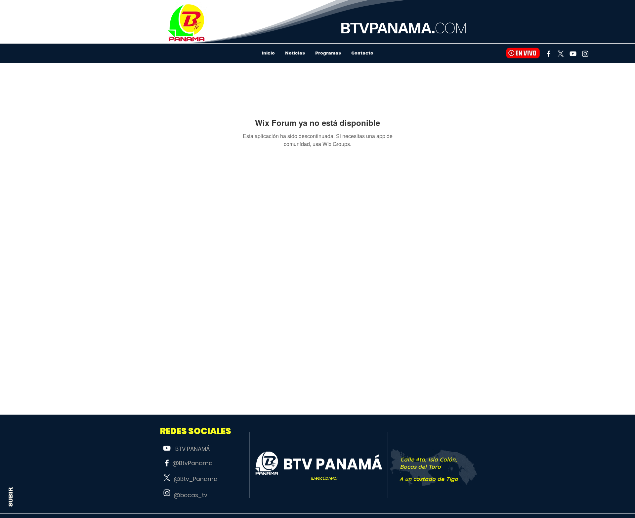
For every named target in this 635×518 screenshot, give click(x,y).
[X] (561, 54)
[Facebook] (548, 54)
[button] (195, 431)
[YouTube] (573, 54)
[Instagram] (585, 54)
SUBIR (11, 497)
